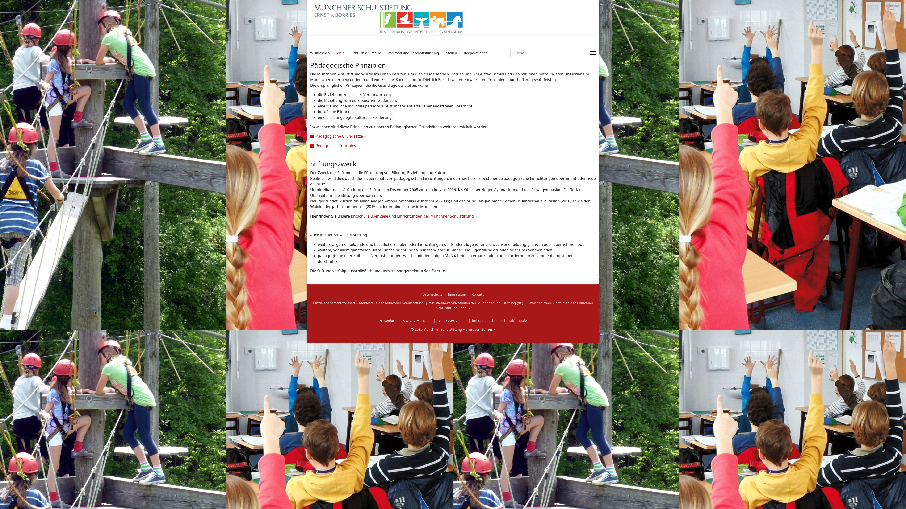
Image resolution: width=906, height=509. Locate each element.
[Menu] (593, 53)
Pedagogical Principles (335, 145)
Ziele (340, 53)
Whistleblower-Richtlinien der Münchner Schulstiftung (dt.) (476, 303)
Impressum (457, 294)
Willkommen (320, 53)
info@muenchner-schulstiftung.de (499, 320)
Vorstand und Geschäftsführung (413, 53)
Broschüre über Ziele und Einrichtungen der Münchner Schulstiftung (412, 216)
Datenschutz (432, 294)
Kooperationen (475, 53)
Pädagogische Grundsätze (338, 136)
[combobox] (540, 53)
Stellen (451, 53)
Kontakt (478, 294)
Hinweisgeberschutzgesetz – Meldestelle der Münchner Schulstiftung (368, 303)
